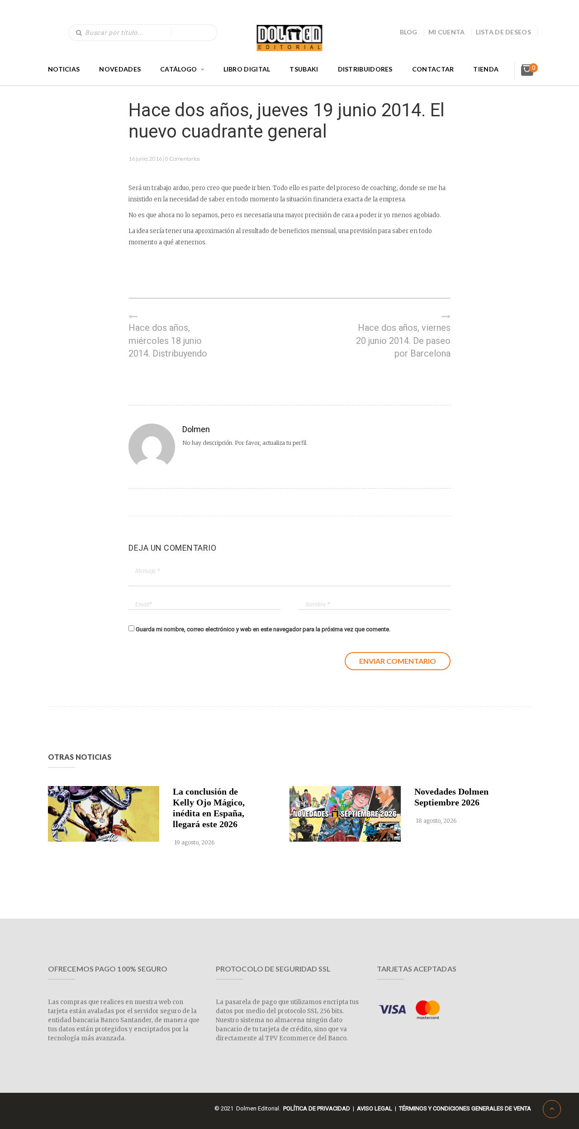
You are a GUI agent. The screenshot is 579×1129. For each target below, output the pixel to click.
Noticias (64, 69)
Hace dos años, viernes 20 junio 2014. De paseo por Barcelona (403, 340)
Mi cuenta (446, 32)
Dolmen (196, 429)
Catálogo (178, 69)
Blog (409, 32)
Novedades (120, 69)
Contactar (433, 69)
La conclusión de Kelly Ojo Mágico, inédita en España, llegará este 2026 (209, 807)
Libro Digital (247, 69)
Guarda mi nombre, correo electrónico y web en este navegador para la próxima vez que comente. (263, 629)
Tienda (485, 69)
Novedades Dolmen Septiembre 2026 (451, 796)
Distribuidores (365, 69)
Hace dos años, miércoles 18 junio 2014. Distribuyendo (167, 340)
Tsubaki (304, 69)
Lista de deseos (504, 32)
